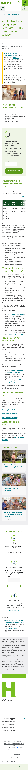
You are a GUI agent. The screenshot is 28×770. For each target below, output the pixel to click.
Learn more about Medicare (13, 767)
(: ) (14, 553)
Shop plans (13, 586)
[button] (14, 600)
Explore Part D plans (13, 170)
